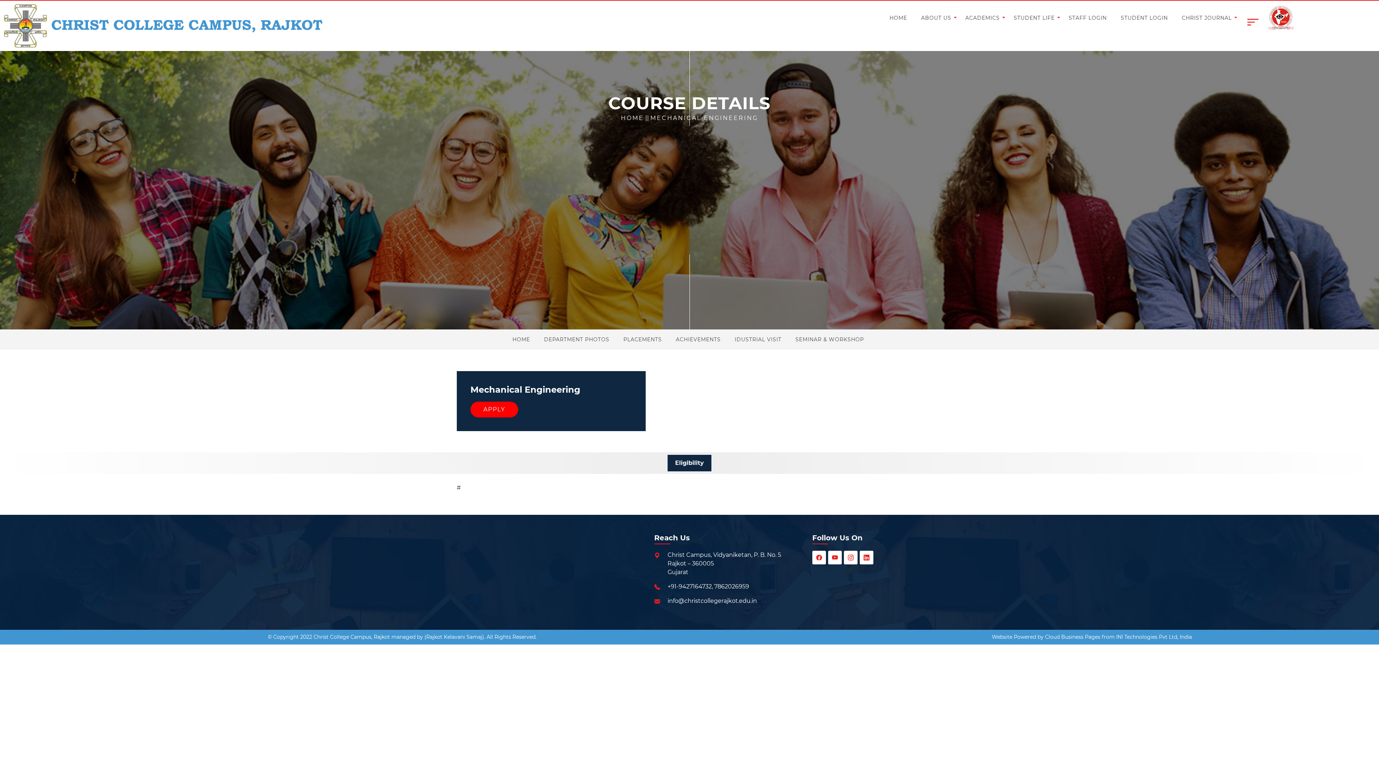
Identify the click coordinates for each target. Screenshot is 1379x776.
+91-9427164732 (690, 586)
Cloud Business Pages (1072, 637)
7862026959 (731, 586)
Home (632, 118)
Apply (494, 409)
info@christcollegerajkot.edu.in (712, 600)
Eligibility (689, 462)
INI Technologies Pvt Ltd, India (1154, 637)
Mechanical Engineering (704, 118)
